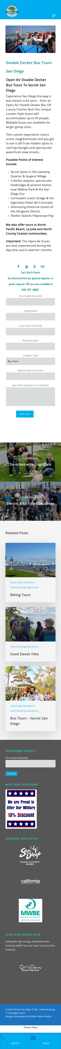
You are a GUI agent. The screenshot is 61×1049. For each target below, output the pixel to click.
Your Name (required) (30, 295)
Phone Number (30, 340)
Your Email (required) (30, 325)
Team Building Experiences (24, 587)
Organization (30, 310)
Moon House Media (41, 1016)
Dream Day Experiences (22, 582)
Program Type (30, 355)
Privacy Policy (30, 1027)
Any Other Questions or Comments (30, 385)
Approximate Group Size (30, 370)
